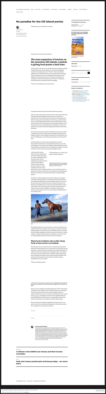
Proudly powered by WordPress (39, 381)
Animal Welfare (46, 9)
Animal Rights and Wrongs (22, 9)
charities (65, 293)
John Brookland (83, 9)
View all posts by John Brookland (41, 339)
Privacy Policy (19, 12)
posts (57, 119)
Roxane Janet (75, 99)
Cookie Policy (26, 392)
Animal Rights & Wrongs (21, 381)
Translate (80, 26)
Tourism (24, 34)
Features (75, 9)
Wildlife (69, 9)
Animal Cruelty (19, 33)
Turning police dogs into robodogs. (82, 93)
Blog (32, 9)
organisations (36, 295)
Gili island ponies (23, 36)
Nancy (73, 97)
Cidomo (17, 36)
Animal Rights (62, 9)
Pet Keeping (54, 9)
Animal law (37, 9)
